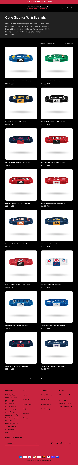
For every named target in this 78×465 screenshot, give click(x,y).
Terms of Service (46, 395)
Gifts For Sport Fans (36, 460)
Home (25, 395)
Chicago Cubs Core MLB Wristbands (51, 284)
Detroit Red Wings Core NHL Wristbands (53, 203)
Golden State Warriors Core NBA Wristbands (18, 81)
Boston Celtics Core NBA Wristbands (52, 81)
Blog (24, 409)
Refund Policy (45, 409)
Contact (25, 418)
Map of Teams (27, 404)
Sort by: (42, 43)
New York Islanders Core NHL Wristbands (17, 244)
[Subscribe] (36, 443)
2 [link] (30, 378)
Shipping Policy (46, 404)
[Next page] (59, 378)
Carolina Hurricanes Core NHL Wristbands (17, 203)
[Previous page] (19, 378)
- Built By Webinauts (46, 460)
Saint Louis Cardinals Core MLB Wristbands (18, 162)
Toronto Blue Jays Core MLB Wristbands (53, 325)
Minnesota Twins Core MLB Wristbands (16, 366)
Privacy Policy (45, 399)
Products (26, 399)
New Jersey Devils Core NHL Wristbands (53, 162)
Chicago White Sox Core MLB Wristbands (53, 122)
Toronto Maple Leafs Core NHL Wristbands (53, 366)
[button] (6, 8)
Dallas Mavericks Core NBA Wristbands (17, 325)
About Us (26, 413)
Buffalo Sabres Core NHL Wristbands (52, 244)
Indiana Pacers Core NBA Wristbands (16, 122)
